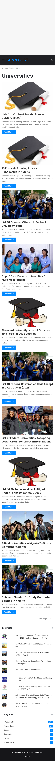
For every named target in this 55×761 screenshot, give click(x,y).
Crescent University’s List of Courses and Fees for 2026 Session (26, 332)
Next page (43, 619)
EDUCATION (8, 722)
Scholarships (8, 742)
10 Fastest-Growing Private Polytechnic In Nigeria (19, 170)
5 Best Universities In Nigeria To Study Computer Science (26, 545)
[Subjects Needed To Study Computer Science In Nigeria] (27, 579)
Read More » (9, 132)
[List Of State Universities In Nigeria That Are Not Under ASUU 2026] (27, 471)
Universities (8, 734)
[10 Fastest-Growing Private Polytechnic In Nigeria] (27, 150)
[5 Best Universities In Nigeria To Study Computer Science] (27, 525)
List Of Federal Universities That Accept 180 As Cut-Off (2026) (27, 385)
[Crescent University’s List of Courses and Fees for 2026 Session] (27, 312)
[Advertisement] (27, 27)
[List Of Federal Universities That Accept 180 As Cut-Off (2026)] (27, 366)
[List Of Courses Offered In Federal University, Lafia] (27, 204)
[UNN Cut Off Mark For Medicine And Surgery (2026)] (27, 96)
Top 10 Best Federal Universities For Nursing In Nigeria (25, 278)
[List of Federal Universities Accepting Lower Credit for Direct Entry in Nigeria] (27, 420)
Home (6, 68)
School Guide (8, 726)
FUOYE (6, 738)
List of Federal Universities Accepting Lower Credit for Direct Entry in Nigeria (27, 439)
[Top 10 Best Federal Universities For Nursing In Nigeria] (27, 258)
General (6, 730)
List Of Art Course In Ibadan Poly (28, 670)
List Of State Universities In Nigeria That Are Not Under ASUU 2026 (24, 491)
